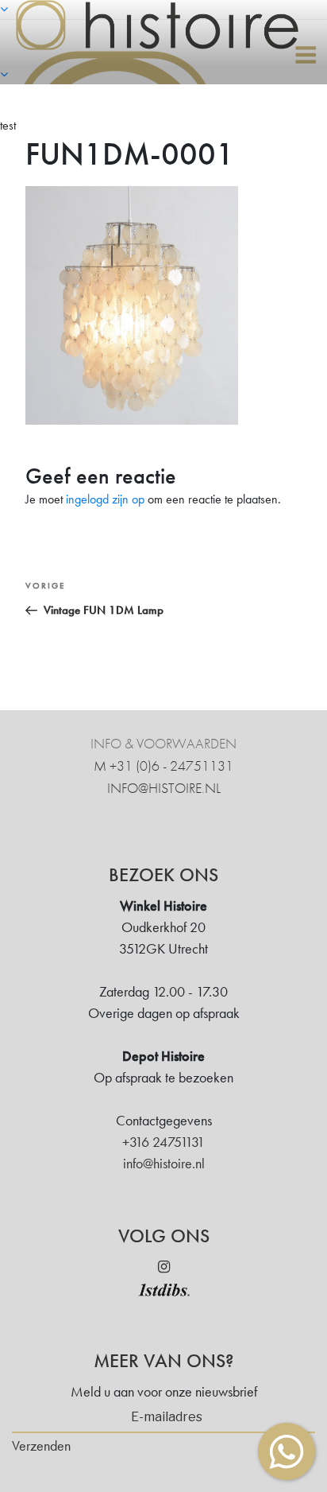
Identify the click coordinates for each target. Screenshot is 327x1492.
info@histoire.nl (164, 788)
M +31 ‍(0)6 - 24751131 (163, 765)
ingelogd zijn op (105, 499)
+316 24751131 (163, 1142)
